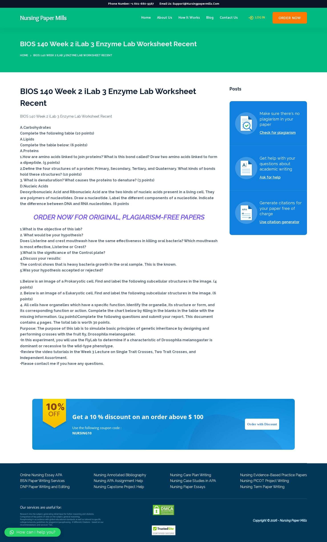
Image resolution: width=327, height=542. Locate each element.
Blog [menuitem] (210, 18)
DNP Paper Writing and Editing (45, 487)
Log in (260, 18)
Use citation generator (279, 222)
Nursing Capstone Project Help (119, 487)
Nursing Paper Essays (187, 487)
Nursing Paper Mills (43, 18)
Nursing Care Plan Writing (190, 475)
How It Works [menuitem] (189, 18)
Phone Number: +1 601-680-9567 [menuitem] (131, 3)
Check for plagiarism (278, 132)
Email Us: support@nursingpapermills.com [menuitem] (189, 3)
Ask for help (270, 177)
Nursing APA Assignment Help (118, 481)
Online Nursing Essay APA (41, 475)
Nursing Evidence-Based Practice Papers (273, 475)
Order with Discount (262, 424)
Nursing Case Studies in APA (193, 481)
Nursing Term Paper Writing (262, 487)
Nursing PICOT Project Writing (264, 481)
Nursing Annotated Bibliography (120, 475)
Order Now (290, 18)
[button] (32, 532)
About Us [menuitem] (164, 18)
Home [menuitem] (146, 18)
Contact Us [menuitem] (229, 18)
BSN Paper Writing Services (42, 481)
